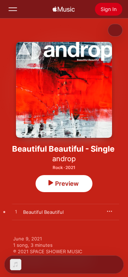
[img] (64, 9)
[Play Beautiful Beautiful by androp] (16, 212)
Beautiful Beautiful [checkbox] (43, 212)
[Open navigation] (13, 9)
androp (64, 158)
